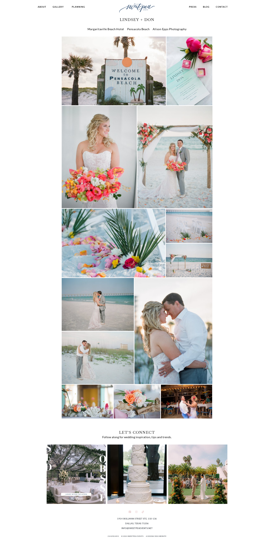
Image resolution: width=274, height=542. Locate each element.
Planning (78, 7)
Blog (206, 7)
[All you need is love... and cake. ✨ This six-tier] (136, 474)
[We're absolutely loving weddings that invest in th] (76, 474)
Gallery (58, 7)
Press (193, 7)
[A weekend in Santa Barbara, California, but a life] (197, 474)
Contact (222, 7)
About (42, 7)
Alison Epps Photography (169, 29)
